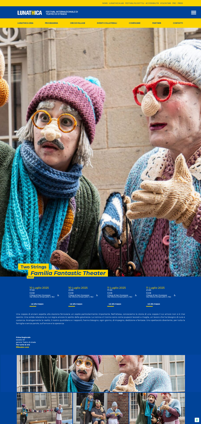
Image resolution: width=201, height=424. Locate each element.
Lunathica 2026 (25, 23)
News (105, 3)
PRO (174, 3)
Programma (51, 23)
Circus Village (77, 23)
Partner (156, 23)
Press (180, 3)
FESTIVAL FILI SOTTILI (134, 3)
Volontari (165, 3)
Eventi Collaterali (107, 23)
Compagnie (134, 23)
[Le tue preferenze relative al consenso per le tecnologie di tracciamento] (197, 420)
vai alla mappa (37, 304)
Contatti (178, 23)
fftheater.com (22, 347)
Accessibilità (152, 3)
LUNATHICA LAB (116, 3)
